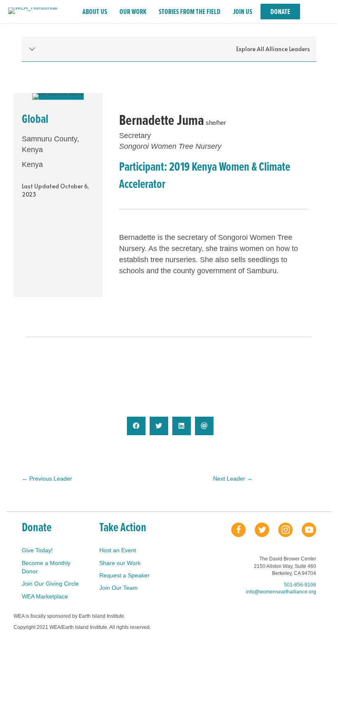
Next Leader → (233, 478)
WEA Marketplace (45, 596)
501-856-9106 (300, 585)
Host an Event (117, 550)
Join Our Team (118, 587)
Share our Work (120, 563)
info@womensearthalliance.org (281, 592)
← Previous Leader (47, 478)
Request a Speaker (124, 575)
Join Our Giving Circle (50, 583)
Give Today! (37, 550)
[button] (169, 49)
